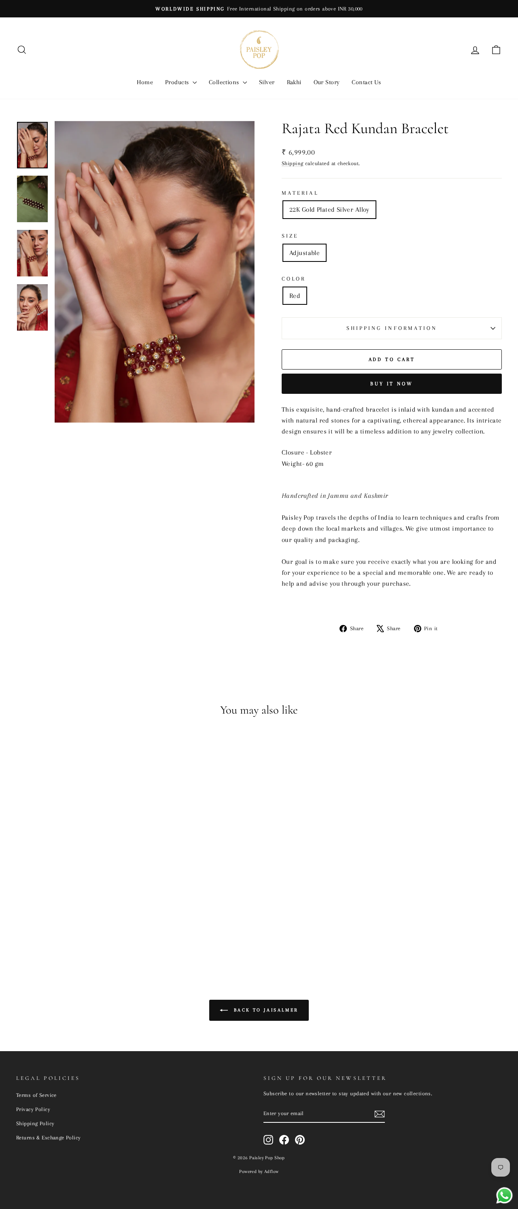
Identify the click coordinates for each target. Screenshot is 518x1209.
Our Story (327, 82)
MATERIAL (300, 193)
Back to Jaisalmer (264, 1009)
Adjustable (304, 253)
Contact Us (366, 82)
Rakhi (294, 82)
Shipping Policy (35, 1123)
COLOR (294, 279)
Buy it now (391, 384)
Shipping (292, 163)
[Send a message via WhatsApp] (504, 1195)
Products (178, 82)
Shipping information (391, 328)
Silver (267, 82)
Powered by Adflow (258, 1171)
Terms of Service (36, 1095)
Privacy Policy (33, 1109)
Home (145, 82)
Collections (225, 82)
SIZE (290, 236)
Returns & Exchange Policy (48, 1137)
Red (294, 296)
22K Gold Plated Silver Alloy (329, 209)
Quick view (74, 899)
